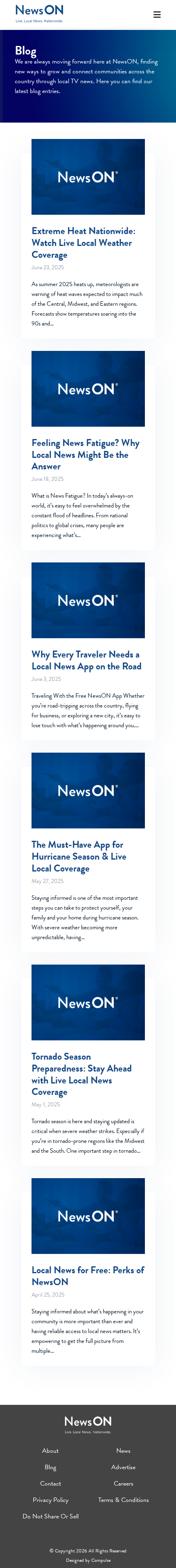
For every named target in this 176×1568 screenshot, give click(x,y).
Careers (123, 1483)
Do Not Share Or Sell (51, 1516)
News (123, 1451)
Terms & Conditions (123, 1500)
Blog (50, 1467)
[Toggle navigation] (157, 14)
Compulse (101, 1560)
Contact (50, 1483)
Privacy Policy (50, 1500)
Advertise (123, 1467)
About (50, 1451)
